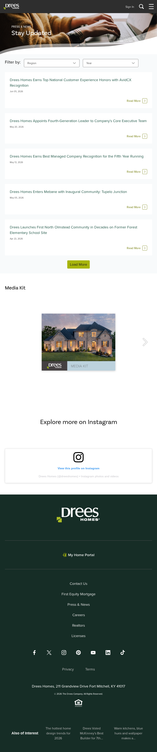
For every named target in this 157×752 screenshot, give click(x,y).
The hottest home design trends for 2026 (58, 733)
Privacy (68, 669)
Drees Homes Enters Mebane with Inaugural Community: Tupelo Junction (68, 191)
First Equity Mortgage (78, 594)
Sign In (130, 7)
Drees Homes (47, 476)
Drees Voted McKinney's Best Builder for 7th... (91, 733)
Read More (134, 101)
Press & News (78, 604)
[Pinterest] (78, 652)
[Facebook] (34, 652)
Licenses (78, 635)
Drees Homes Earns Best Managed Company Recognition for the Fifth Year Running (77, 156)
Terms (90, 669)
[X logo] (49, 652)
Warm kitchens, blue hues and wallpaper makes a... (128, 733)
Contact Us (78, 583)
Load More (78, 264)
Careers (78, 614)
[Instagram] (63, 652)
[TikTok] (122, 652)
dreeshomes (69, 476)
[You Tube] (93, 652)
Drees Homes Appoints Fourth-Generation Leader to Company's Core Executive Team (78, 120)
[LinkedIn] (107, 652)
